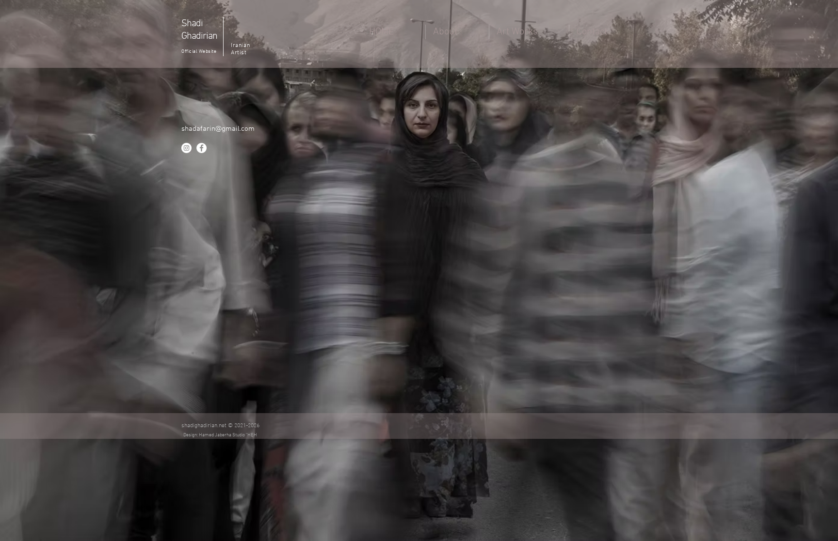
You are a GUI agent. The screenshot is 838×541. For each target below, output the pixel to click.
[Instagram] (186, 148)
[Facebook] (201, 148)
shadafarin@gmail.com (218, 128)
